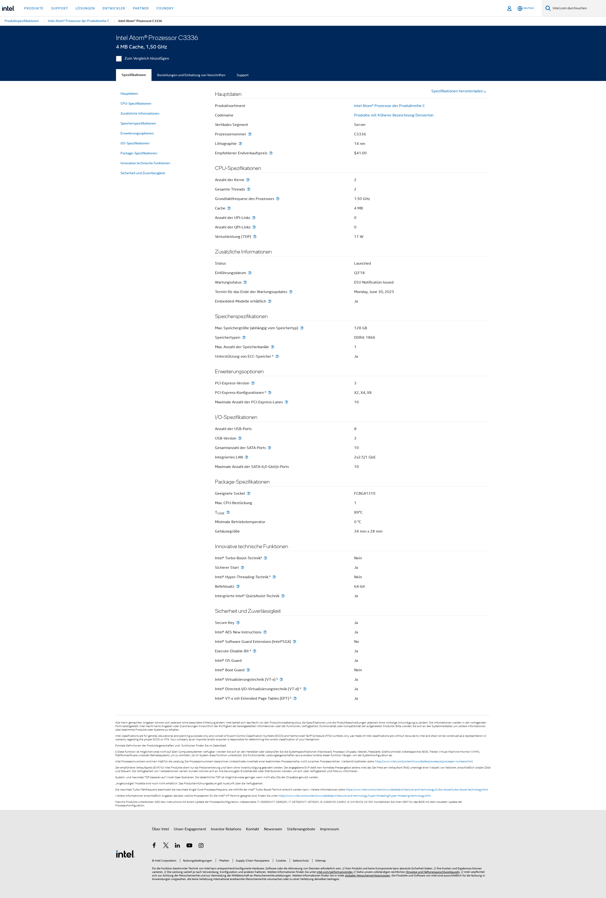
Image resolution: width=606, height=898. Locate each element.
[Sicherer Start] (242, 567)
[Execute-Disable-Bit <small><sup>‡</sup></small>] (254, 651)
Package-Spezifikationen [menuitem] (138, 153)
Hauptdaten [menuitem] (129, 93)
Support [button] (59, 8)
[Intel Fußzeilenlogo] (125, 853)
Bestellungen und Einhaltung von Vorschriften (191, 75)
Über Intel (160, 829)
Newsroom (273, 829)
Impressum (329, 829)
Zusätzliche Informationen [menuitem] (139, 113)
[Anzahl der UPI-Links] (253, 218)
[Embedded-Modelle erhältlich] (269, 301)
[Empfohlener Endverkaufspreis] (270, 153)
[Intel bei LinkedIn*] (178, 846)
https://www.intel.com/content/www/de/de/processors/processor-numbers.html (424, 761)
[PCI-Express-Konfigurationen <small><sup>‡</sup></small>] (269, 393)
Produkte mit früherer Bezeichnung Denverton (393, 115)
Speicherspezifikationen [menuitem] (138, 123)
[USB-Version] (239, 438)
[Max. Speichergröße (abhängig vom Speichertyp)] (301, 328)
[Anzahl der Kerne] (247, 180)
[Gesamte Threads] (248, 189)
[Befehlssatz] (238, 586)
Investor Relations (226, 829)
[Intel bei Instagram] (201, 846)
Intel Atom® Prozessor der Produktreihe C (389, 105)
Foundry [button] (165, 8)
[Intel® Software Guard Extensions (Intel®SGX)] (294, 642)
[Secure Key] (238, 623)
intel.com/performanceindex (335, 872)
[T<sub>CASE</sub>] (228, 512)
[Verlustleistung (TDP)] (254, 237)
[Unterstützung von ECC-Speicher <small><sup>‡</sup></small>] (277, 356)
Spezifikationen (134, 75)
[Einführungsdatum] (249, 273)
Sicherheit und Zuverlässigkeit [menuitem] (142, 173)
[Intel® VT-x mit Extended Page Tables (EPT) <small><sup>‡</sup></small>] (295, 698)
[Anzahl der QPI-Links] (254, 227)
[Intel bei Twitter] (166, 846)
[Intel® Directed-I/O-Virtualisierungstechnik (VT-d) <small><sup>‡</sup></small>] (304, 689)
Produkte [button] (34, 8)
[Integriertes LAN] (246, 457)
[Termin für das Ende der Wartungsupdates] (290, 292)
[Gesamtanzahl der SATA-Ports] (269, 448)
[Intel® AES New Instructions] (264, 632)
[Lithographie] (240, 144)
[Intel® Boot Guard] (248, 670)
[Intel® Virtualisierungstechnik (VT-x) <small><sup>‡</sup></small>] (281, 679)
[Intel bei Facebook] (154, 846)
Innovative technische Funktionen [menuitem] (145, 163)
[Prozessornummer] (249, 134)
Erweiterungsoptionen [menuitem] (137, 133)
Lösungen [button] (85, 8)
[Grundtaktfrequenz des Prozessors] (277, 199)
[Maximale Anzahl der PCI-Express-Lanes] (286, 402)
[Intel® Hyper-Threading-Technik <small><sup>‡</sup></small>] (274, 577)
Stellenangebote (301, 829)
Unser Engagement (190, 829)
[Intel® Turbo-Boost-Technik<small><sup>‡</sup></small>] (265, 558)
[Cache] (229, 208)
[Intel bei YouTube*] (189, 846)
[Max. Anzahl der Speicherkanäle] (272, 347)
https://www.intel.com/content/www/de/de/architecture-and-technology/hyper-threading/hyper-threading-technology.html (354, 796)
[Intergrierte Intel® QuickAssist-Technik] (282, 596)
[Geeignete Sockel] (248, 493)
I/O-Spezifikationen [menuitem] (134, 143)
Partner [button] (141, 8)
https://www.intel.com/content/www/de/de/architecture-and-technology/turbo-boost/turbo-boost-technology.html (417, 789)
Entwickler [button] (113, 8)
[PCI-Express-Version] (252, 383)
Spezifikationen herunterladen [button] (457, 91)
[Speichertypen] (243, 337)
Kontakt (252, 829)
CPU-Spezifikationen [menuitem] (135, 103)
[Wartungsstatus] (245, 282)
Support (243, 75)
